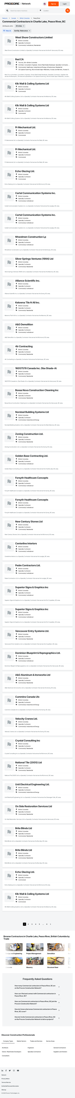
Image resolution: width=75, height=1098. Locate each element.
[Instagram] (14, 1071)
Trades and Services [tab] (36, 1041)
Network (26, 4)
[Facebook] (6, 1071)
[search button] (67, 10)
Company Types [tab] (8, 1041)
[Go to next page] (50, 924)
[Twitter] (10, 1070)
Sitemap (4, 1089)
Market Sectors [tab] (21, 1041)
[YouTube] (18, 1070)
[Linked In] (2, 1070)
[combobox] (53, 10)
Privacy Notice (5, 1078)
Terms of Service (6, 1082)
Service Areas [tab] (50, 1041)
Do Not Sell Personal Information (10, 1086)
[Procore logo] (12, 4)
